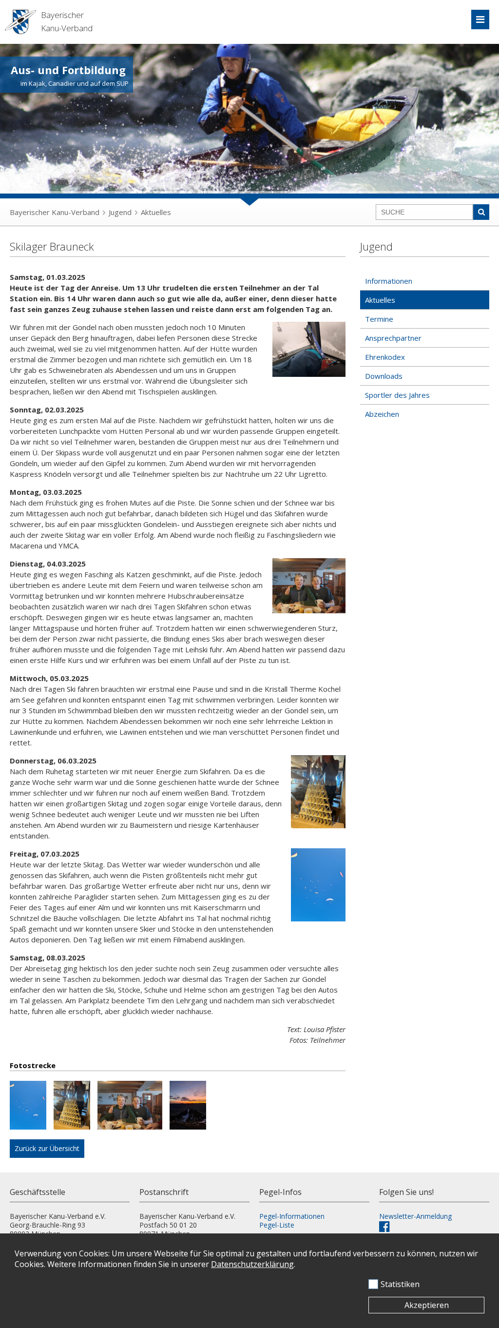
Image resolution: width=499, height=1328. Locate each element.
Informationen (388, 281)
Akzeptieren (426, 1305)
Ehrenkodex (385, 357)
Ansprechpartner (393, 338)
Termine (379, 319)
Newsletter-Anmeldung (415, 1216)
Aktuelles (156, 212)
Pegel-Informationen (292, 1216)
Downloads (384, 376)
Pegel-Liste (276, 1225)
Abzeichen (382, 414)
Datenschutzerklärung (252, 1264)
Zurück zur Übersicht (47, 1148)
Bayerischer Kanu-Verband (54, 212)
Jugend (120, 212)
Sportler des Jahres (397, 395)
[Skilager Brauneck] (32, 1106)
